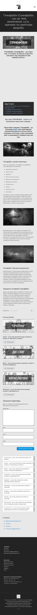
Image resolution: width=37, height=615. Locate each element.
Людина (6, 568)
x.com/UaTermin (13, 583)
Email (4, 434)
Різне (5, 570)
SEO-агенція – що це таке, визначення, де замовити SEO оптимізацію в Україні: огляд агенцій (18, 503)
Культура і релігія (8, 563)
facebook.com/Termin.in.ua (15, 581)
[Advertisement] (18, 78)
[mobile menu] (34, 6)
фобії (15, 129)
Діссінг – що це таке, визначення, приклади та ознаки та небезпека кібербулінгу (16, 469)
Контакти (8, 526)
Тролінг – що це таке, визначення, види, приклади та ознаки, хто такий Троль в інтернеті (17, 337)
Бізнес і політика (8, 561)
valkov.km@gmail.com (13, 578)
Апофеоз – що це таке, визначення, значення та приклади (17, 492)
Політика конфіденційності (13, 529)
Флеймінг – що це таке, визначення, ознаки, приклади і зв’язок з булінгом (16, 480)
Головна (8, 523)
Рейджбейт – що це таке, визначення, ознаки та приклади (17, 486)
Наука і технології (9, 565)
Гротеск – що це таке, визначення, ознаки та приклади (16, 497)
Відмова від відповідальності (13, 521)
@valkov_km (12, 580)
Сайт (4, 441)
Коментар (6, 408)
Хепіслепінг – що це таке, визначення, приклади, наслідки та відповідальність (16, 390)
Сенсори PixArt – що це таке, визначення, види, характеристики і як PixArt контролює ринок (17, 508)
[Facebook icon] (17, 2)
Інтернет (6, 566)
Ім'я (4, 427)
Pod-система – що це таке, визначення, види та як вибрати (17, 458)
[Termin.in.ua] (18, 6)
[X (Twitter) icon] (19, 2)
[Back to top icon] (18, 596)
